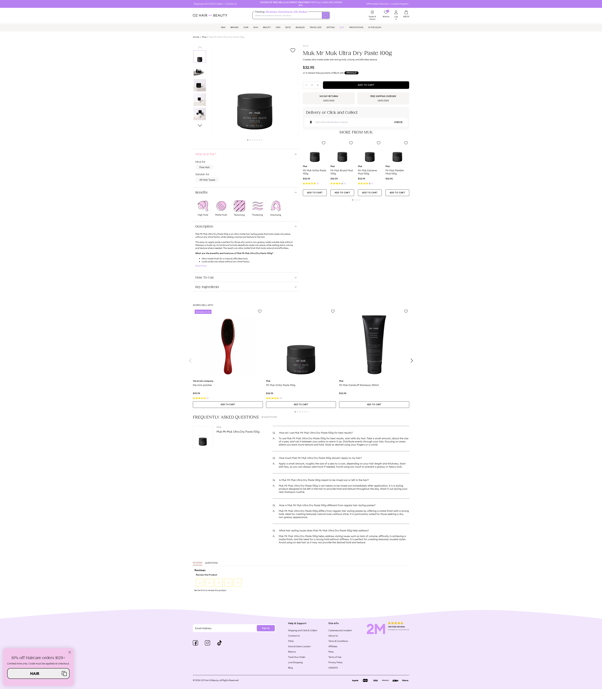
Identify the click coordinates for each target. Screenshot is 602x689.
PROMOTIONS (356, 27)
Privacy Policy (335, 662)
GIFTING (330, 27)
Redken (303, 12)
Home (196, 37)
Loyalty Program (399, 4)
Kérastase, (272, 12)
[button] (38, 673)
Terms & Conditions (338, 641)
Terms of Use (334, 657)
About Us (333, 635)
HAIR (245, 27)
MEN (278, 27)
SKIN (255, 27)
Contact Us (231, 4)
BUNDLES (300, 27)
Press (331, 651)
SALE (342, 27)
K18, (296, 12)
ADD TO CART (314, 193)
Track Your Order (296, 657)
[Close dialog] (69, 652)
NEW (223, 27)
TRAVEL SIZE (315, 27)
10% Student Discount (377, 4)
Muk (204, 37)
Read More (201, 266)
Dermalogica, (285, 12)
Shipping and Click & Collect (208, 4)
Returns (292, 651)
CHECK (398, 122)
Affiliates (332, 646)
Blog (290, 667)
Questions (211, 562)
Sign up (266, 628)
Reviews (197, 563)
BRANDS (234, 27)
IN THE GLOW (374, 27)
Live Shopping (295, 662)
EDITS (288, 27)
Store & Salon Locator (299, 646)
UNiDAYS (333, 667)
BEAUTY (267, 27)
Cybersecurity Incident (340, 630)
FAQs (291, 641)
